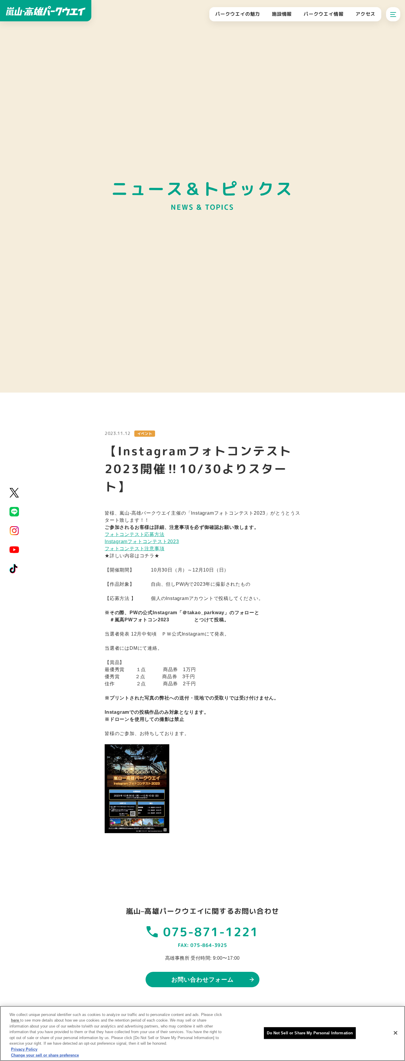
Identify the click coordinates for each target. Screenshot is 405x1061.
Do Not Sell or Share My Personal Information (310, 1033)
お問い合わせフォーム (202, 979)
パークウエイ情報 (323, 14)
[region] (202, 1033)
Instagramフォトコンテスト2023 (142, 541)
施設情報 (282, 14)
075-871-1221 (211, 932)
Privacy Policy (24, 1049)
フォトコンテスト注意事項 (135, 548)
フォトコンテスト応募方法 (135, 534)
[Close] (395, 1032)
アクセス (365, 14)
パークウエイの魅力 (237, 14)
